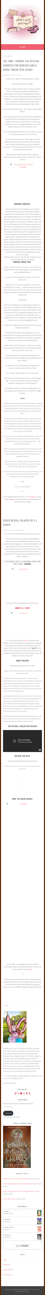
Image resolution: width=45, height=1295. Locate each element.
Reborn (26, 640)
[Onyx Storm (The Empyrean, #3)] (39, 1240)
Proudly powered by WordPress (17, 1289)
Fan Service (7, 1219)
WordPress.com (23, 1291)
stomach (14, 541)
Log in (5, 1260)
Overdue (6, 1211)
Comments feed (8, 1270)
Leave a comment (19, 530)
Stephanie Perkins (9, 1213)
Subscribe (8, 1113)
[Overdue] (39, 1216)
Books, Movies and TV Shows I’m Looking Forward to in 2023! (21, 1191)
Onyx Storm (7, 1235)
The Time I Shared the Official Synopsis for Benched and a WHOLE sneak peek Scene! (21, 65)
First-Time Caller (8, 1227)
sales (12, 79)
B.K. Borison (7, 1229)
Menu (24, 47)
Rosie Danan (7, 1221)
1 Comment (18, 75)
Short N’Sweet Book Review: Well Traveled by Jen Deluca (20, 1184)
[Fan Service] (39, 1224)
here (36, 603)
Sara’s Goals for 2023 (9, 1199)
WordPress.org (7, 1275)
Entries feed (6, 1265)
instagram (33, 497)
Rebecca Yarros (8, 1237)
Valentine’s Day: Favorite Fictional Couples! (15, 1179)
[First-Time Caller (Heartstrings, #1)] (39, 1232)
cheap (6, 96)
